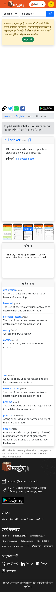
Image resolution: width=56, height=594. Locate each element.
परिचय (4, 519)
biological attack (12, 316)
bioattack (8, 303)
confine (7, 340)
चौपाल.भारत (36, 546)
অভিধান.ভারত (6, 546)
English (20, 116)
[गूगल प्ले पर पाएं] (46, 108)
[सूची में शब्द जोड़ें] (30, 140)
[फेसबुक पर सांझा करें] (22, 108)
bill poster (21, 158)
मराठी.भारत (6, 535)
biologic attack (11, 388)
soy (5, 375)
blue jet (7, 428)
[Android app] (13, 500)
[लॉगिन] (51, 4)
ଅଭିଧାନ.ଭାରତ (42, 541)
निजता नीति (14, 519)
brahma (7, 402)
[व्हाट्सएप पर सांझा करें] (17, 108)
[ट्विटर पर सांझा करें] (10, 108)
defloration (9, 290)
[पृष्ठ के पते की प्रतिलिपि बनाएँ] (4, 108)
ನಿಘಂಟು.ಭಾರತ (27, 541)
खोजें (50, 13)
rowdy (6, 330)
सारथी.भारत (48, 546)
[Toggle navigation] (5, 4)
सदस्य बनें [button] (28, 39)
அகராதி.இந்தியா (37, 535)
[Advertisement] (28, 75)
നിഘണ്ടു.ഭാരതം (10, 541)
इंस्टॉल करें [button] (28, 229)
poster (32, 158)
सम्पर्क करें (39, 519)
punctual (8, 415)
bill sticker (12, 139)
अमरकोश (8, 116)
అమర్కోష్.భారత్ (20, 535)
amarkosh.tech (21, 546)
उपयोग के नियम (27, 519)
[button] (6, 231)
